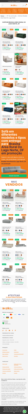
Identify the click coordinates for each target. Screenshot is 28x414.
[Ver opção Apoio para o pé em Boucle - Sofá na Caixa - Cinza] (3, 230)
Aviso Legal (4, 364)
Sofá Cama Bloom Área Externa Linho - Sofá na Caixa (19, 116)
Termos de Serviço (18, 367)
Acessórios (16, 352)
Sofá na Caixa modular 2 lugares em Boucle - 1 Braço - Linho (19, 277)
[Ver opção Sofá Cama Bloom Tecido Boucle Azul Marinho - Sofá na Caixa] (8, 45)
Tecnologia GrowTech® (18, 354)
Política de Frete (5, 367)
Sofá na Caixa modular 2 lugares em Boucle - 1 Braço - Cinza (19, 228)
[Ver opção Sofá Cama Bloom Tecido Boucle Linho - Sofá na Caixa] (6, 45)
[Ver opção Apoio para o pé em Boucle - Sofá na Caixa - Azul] (6, 230)
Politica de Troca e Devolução (17, 364)
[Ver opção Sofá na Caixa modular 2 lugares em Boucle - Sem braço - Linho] (5, 279)
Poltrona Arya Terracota (18, 67)
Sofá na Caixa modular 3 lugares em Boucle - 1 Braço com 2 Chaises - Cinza (19, 252)
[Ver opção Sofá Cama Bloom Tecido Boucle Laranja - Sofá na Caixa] (5, 45)
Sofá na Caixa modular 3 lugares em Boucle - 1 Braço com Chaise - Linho (7, 252)
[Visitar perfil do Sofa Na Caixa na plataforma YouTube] (9, 330)
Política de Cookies (6, 369)
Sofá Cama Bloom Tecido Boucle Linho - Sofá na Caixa (19, 92)
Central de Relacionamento (7, 335)
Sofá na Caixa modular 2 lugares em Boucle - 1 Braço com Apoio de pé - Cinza (7, 203)
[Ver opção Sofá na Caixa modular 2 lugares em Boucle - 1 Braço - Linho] (17, 230)
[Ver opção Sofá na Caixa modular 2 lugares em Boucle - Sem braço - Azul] (6, 279)
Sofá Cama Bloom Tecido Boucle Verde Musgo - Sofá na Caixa (19, 42)
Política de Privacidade (18, 369)
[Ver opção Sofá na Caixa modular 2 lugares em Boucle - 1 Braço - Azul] (19, 230)
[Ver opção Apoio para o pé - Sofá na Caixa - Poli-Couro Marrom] (8, 230)
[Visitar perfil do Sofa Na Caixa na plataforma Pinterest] (15, 330)
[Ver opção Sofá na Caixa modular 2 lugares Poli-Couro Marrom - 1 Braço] (21, 230)
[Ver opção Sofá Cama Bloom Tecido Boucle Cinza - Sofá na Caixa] (3, 45)
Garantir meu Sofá (14, 175)
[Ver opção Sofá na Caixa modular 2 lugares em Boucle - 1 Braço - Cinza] (16, 230)
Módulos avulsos (5, 352)
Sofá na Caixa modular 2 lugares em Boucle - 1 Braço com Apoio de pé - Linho (19, 203)
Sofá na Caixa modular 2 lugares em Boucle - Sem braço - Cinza (6, 277)
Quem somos (5, 356)
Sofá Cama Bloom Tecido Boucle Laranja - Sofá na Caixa (6, 92)
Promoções (4, 350)
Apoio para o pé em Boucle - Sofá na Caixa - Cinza (7, 228)
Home (2, 16)
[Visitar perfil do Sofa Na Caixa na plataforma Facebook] (12, 330)
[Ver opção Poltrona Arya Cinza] (6, 69)
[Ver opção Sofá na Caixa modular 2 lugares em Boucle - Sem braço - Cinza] (3, 279)
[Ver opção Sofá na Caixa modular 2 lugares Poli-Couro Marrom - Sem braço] (8, 279)
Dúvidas (4, 373)
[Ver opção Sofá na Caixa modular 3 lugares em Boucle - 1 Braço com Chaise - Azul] (6, 255)
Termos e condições (6, 371)
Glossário (16, 356)
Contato (15, 373)
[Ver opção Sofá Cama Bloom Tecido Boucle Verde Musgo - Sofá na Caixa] (12, 45)
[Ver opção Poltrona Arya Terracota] (5, 69)
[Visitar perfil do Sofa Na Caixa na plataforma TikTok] (2, 330)
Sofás (15, 350)
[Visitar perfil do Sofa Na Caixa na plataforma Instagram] (6, 330)
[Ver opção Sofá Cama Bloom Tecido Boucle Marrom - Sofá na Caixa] (10, 45)
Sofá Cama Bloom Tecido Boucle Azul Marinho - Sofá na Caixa (7, 116)
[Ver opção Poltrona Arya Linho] (3, 69)
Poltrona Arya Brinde (7, 66)
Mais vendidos (5, 354)
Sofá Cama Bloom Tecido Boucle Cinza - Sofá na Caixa (7, 42)
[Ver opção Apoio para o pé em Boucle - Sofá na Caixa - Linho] (5, 230)
